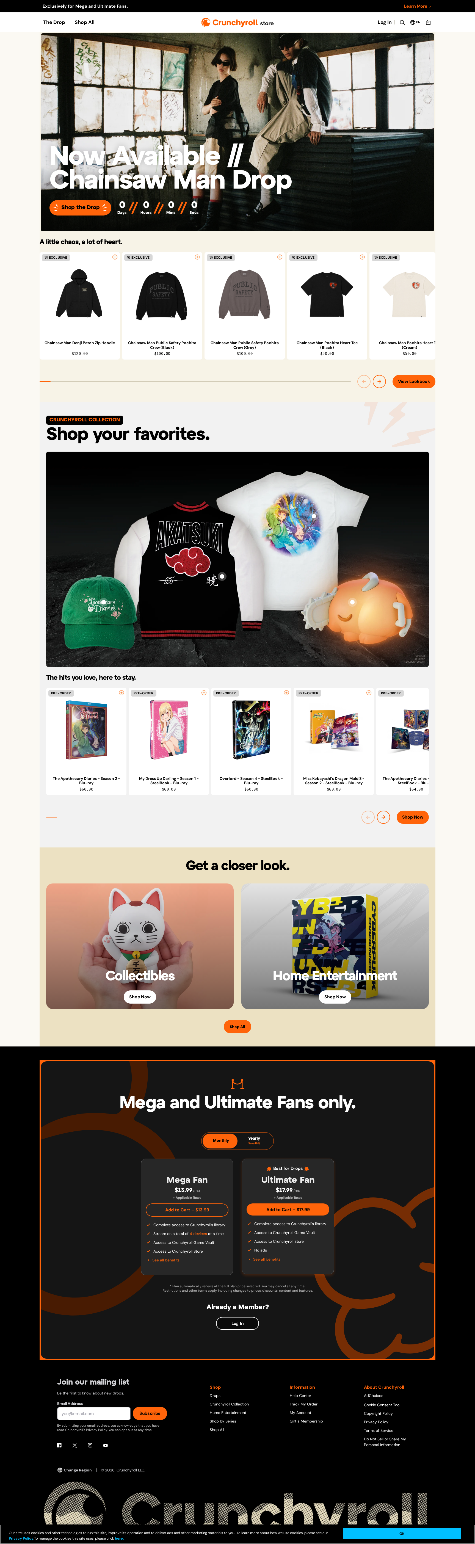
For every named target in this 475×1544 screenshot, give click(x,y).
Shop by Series (223, 1421)
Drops (215, 1395)
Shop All (85, 22)
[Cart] (428, 22)
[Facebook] (59, 1445)
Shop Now (412, 817)
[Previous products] (364, 381)
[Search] (402, 22)
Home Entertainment (228, 1412)
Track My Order (303, 1404)
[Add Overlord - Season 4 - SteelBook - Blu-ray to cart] (286, 692)
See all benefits (165, 1260)
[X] (74, 1445)
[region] (237, 306)
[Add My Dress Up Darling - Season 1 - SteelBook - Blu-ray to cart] (204, 692)
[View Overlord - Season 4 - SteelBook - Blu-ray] (251, 730)
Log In (385, 22)
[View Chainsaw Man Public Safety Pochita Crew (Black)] (162, 294)
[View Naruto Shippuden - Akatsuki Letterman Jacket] (222, 576)
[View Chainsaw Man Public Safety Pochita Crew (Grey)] (245, 294)
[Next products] (379, 381)
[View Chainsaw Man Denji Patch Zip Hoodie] (80, 294)
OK (401, 1533)
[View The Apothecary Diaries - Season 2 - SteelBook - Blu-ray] (416, 730)
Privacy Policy (376, 1421)
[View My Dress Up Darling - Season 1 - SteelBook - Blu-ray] (169, 730)
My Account (300, 1412)
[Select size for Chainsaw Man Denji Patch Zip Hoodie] (115, 257)
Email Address (69, 1403)
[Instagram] (90, 1445)
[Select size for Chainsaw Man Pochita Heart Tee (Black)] (362, 257)
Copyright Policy (378, 1413)
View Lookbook (414, 381)
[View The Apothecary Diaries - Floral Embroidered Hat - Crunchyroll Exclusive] (103, 602)
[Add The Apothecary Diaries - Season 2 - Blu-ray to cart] (121, 692)
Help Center (300, 1395)
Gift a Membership (306, 1421)
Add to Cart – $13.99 (187, 1210)
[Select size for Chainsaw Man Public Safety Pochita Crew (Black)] (197, 257)
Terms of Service (378, 1430)
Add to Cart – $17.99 (288, 1209)
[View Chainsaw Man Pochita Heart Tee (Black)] (327, 294)
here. (119, 1538)
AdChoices (373, 1395)
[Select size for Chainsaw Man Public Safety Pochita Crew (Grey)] (280, 257)
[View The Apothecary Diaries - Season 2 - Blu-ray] (86, 730)
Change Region (78, 1470)
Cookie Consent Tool (382, 1404)
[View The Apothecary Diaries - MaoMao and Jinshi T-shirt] (314, 516)
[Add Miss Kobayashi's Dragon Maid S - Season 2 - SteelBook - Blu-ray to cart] (369, 692)
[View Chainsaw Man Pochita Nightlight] (352, 602)
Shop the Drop (80, 207)
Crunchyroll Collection (229, 1404)
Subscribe (150, 1413)
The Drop (54, 22)
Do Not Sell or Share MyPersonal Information (385, 1442)
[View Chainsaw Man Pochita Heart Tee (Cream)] (410, 294)
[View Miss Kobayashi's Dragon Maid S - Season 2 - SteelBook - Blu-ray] (334, 730)
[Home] (237, 22)
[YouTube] (105, 1445)
